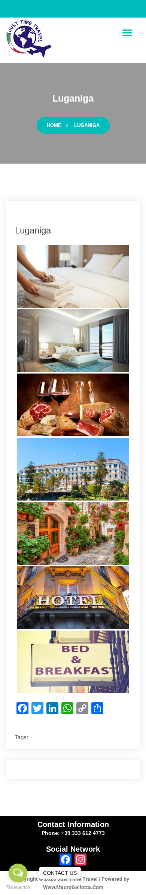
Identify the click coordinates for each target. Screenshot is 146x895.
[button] (127, 33)
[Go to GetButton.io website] (18, 887)
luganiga (87, 125)
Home (54, 125)
